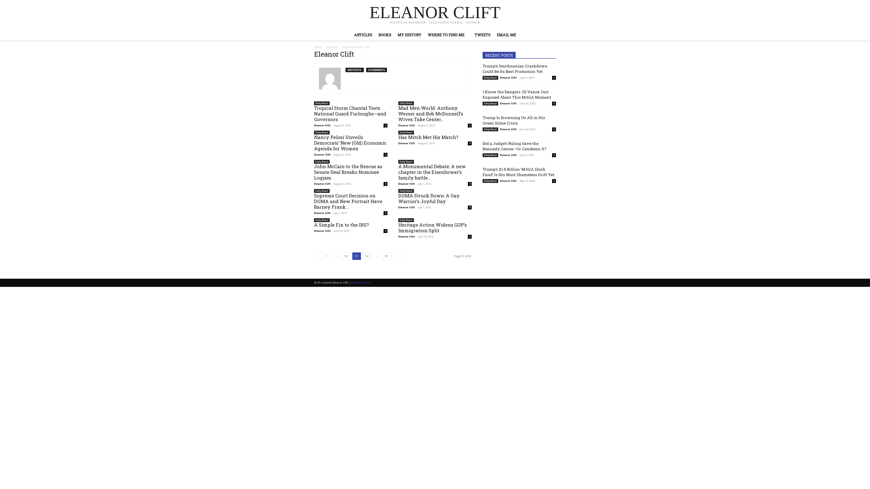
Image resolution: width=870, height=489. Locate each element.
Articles (363, 34)
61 (386, 256)
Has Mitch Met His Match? (428, 137)
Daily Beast (321, 103)
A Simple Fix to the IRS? (341, 225)
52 (367, 256)
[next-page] (396, 256)
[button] (550, 35)
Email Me (506, 34)
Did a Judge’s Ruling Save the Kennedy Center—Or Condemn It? (514, 146)
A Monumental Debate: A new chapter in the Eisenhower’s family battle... (432, 172)
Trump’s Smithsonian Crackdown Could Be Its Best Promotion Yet (515, 68)
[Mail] (349, 80)
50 (346, 256)
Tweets (483, 34)
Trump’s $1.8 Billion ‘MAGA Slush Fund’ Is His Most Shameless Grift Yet (518, 172)
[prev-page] (317, 256)
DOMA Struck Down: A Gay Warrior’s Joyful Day (429, 198)
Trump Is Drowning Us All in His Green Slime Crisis (514, 120)
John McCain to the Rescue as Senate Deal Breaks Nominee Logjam (348, 172)
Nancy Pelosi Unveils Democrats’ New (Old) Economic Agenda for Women (350, 143)
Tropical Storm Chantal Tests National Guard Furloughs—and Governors (350, 113)
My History (409, 34)
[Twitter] (540, 34)
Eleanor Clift (322, 125)
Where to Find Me (446, 34)
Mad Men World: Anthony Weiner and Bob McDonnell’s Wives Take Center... (430, 113)
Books (385, 34)
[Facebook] (532, 34)
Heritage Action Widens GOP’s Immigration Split (432, 228)
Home (318, 47)
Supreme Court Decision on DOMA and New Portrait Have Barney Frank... (348, 201)
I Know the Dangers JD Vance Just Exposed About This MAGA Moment (517, 94)
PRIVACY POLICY (361, 283)
